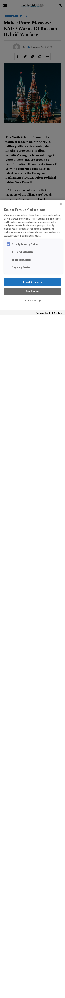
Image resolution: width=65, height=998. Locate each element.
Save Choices (32, 291)
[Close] (61, 204)
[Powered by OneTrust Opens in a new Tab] (49, 313)
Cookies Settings (32, 300)
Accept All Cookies (32, 281)
